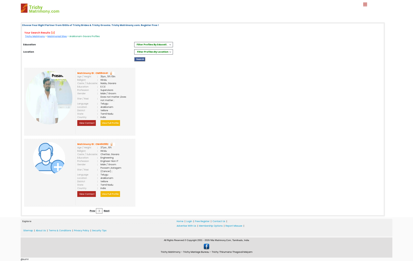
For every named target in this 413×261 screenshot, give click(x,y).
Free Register (202, 221)
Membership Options (211, 225)
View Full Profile (110, 123)
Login (189, 221)
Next (107, 210)
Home (180, 221)
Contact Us (218, 221)
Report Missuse (234, 225)
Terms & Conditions (60, 230)
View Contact (87, 123)
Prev (92, 210)
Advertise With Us (186, 225)
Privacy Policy (81, 230)
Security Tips (99, 230)
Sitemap (28, 230)
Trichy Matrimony (35, 36)
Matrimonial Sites (57, 36)
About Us (41, 230)
